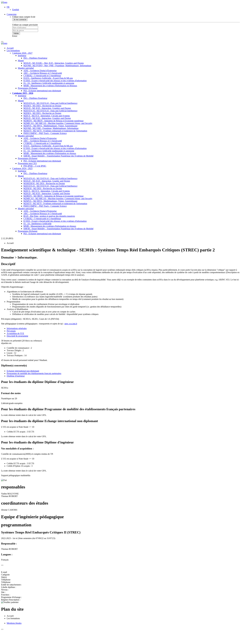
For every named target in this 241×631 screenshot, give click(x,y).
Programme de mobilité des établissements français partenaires (34, 373)
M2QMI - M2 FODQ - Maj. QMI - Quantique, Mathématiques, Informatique (57, 65)
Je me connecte (19, 20)
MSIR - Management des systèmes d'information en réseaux (49, 153)
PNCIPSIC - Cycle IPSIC (34, 166)
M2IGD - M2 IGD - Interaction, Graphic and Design (46, 193)
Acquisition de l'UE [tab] (15, 333)
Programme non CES (27, 163)
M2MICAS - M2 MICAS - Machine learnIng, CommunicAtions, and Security (57, 123)
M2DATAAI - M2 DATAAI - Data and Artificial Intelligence (50, 111)
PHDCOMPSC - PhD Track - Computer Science (45, 133)
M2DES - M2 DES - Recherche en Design (42, 113)
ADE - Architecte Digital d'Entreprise (40, 70)
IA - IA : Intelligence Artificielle (37, 223)
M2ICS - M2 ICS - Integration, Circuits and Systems (46, 116)
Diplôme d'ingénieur (16, 376)
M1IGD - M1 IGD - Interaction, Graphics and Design (47, 108)
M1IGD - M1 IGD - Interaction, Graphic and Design (46, 181)
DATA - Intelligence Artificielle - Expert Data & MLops (48, 78)
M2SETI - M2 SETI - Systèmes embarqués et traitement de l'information (55, 131)
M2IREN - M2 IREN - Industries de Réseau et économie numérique (53, 121)
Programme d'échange (27, 88)
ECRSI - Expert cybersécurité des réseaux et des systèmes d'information (55, 80)
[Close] (2, 565)
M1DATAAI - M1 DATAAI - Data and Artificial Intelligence (50, 103)
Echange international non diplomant (23, 371)
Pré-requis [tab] (11, 331)
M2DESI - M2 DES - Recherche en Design (42, 188)
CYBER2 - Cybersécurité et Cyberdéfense (42, 75)
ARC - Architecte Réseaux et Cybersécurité (42, 73)
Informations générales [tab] (17, 328)
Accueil (10, 48)
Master (21, 60)
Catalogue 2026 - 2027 (22, 53)
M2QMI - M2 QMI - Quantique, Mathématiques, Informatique (51, 128)
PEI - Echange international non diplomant (42, 90)
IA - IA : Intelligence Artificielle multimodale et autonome (48, 83)
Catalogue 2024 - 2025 (22, 168)
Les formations (13, 50)
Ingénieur (22, 55)
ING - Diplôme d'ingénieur (35, 58)
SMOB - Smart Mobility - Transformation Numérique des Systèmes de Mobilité (58, 156)
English (15, 9)
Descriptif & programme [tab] (17, 336)
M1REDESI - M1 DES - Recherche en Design (44, 183)
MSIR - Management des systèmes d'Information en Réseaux (50, 85)
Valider (16, 33)
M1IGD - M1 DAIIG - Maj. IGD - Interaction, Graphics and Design (53, 63)
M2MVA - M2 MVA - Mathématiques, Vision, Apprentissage (50, 126)
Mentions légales (14, 623)
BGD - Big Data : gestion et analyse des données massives (49, 216)
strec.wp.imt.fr (70, 323)
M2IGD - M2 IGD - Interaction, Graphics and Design (47, 118)
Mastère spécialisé (26, 68)
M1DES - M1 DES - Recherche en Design (42, 106)
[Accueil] (4, 2)
